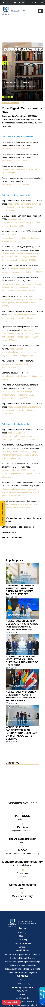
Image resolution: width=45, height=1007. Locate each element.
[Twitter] (19, 2)
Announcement (15, 771)
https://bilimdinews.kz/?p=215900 (16, 161)
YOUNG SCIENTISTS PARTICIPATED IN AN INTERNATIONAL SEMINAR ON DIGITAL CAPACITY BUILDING (21, 733)
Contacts (22, 947)
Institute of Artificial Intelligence (23, 972)
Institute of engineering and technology (22, 962)
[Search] (23, 2)
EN (42, 2)
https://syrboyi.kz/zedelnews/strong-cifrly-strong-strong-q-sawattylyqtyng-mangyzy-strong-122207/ (22, 302)
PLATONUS (22, 815)
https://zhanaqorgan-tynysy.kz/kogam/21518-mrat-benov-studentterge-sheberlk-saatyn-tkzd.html (18, 436)
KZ (29, 2)
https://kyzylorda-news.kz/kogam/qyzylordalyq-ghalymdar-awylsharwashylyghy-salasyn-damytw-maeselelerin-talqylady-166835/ (21, 256)
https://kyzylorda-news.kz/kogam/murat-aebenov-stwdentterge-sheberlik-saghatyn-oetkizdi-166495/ (21, 207)
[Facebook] (11, 2)
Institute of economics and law (22, 965)
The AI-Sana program (22, 838)
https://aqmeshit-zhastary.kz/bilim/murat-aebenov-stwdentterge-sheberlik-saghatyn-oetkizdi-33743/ (22, 410)
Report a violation (11, 1002)
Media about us (15, 774)
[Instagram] (7, 2)
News (11, 767)
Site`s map (22, 940)
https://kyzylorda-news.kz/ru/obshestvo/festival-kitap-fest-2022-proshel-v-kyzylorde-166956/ (21, 222)
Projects (11, 778)
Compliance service (22, 943)
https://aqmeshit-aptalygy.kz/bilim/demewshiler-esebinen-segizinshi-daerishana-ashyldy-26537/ (19, 352)
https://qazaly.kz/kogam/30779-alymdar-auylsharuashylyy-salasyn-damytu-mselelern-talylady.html (21, 473)
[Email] (3, 2)
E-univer (22, 827)
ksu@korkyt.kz (22, 998)
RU (36, 2)
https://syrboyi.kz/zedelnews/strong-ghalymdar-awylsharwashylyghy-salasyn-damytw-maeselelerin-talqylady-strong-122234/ (22, 287)
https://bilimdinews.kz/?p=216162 (16, 185)
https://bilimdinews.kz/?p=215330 (16, 149)
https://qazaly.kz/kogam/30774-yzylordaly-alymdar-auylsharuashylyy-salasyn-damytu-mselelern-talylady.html (20, 492)
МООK (22, 850)
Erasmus (22, 873)
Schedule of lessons (22, 884)
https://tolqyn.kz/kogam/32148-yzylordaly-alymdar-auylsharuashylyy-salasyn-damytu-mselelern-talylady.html (20, 455)
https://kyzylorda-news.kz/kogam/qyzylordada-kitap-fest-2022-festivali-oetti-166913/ (21, 238)
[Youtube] (15, 2)
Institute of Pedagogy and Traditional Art (22, 954)
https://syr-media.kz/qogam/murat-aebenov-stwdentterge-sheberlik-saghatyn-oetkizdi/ (20, 318)
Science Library (22, 896)
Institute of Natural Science (22, 958)
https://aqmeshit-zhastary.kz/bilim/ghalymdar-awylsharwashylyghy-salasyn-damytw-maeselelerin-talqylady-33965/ (21, 395)
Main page (22, 932)
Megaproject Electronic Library (22, 861)
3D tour (22, 936)
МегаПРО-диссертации (2, 512)
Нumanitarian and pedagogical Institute (22, 969)
